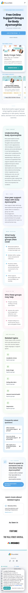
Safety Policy (17, 569)
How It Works (13, 37)
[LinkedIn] (17, 561)
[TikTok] (10, 561)
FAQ (2, 590)
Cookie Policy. (18, 585)
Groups (3, 569)
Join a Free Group (12, 33)
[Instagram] (13, 561)
